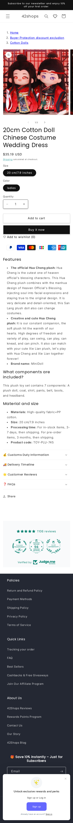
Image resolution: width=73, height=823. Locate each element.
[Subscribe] (61, 771)
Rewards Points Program (24, 716)
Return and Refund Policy (25, 590)
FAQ (10, 658)
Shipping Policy (18, 607)
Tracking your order (21, 649)
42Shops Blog (16, 742)
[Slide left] (28, 122)
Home (14, 32)
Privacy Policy (17, 616)
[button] (8, 16)
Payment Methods (19, 599)
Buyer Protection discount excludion (37, 38)
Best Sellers (15, 666)
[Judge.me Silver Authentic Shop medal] (53, 546)
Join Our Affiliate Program (25, 683)
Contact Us (15, 725)
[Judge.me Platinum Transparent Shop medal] (19, 546)
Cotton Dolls (19, 42)
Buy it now (36, 229)
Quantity (8, 196)
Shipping (8, 159)
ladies (11, 188)
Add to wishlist (18, 237)
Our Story (14, 734)
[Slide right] (45, 122)
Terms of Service (19, 625)
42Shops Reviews (19, 708)
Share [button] (11, 496)
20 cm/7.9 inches (19, 172)
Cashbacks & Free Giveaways (27, 675)
